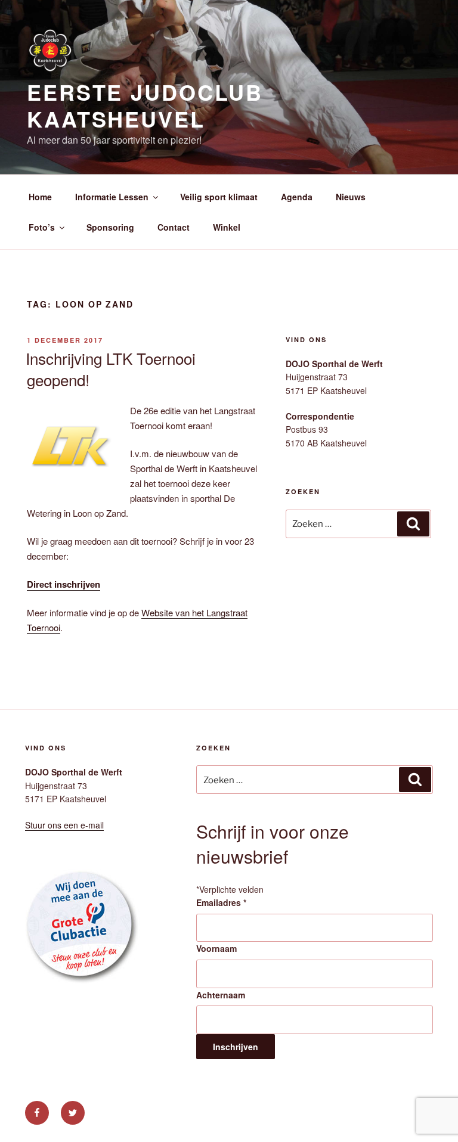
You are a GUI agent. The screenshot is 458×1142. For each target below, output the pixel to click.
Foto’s (42, 227)
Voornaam (216, 948)
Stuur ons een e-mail (64, 825)
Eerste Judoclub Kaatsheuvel (145, 105)
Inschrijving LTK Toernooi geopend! (111, 368)
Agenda (296, 197)
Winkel (226, 227)
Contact (173, 227)
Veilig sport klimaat (219, 197)
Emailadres (221, 902)
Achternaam (220, 995)
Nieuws (351, 197)
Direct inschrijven (63, 584)
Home (40, 197)
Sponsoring (110, 227)
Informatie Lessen (111, 197)
